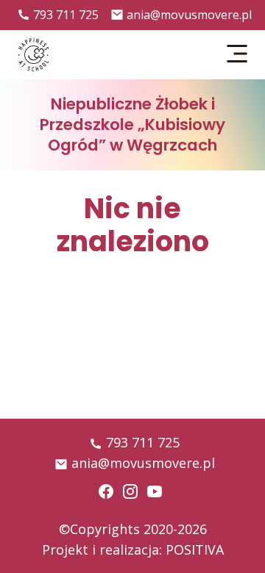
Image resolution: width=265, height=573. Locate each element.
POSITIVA (195, 549)
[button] (238, 54)
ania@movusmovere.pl (189, 15)
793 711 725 (66, 15)
